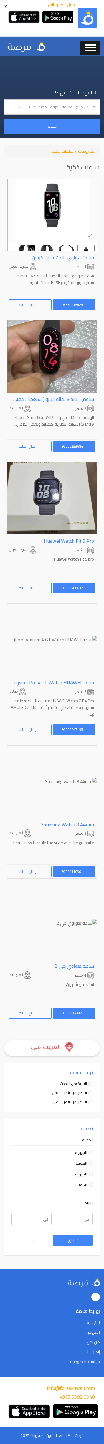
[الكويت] (91, 1163)
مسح (31, 1240)
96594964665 (73, 1013)
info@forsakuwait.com (71, 1388)
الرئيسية (93, 1322)
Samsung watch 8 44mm (67, 824)
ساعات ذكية (62, 151)
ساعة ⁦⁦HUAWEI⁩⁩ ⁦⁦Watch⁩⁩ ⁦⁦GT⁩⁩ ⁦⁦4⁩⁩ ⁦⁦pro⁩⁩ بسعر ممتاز (50, 682)
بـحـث (52, 126)
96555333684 (73, 446)
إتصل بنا (93, 1352)
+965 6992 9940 (77, 1397)
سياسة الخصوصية (85, 1361)
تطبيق (73, 1240)
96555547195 (73, 729)
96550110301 (73, 871)
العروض (93, 1332)
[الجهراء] (91, 1152)
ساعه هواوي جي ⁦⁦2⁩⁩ (74, 966)
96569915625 (73, 304)
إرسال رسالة (28, 304)
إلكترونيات (86, 151)
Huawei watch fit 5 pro (69, 540)
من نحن (93, 1342)
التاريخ (88, 1203)
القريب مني (47, 1048)
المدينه (87, 1140)
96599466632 (73, 588)
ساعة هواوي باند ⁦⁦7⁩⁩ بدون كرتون (63, 257)
